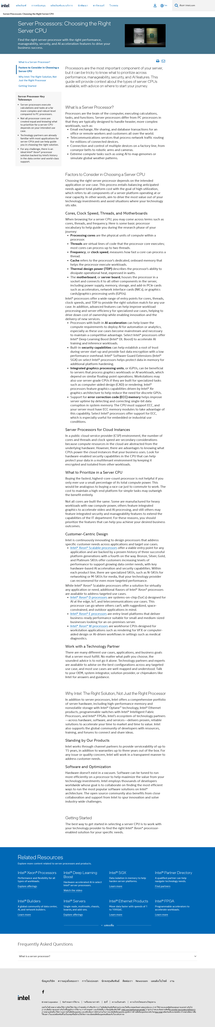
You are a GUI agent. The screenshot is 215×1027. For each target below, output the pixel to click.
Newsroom (142, 981)
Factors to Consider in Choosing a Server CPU (39, 69)
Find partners (162, 886)
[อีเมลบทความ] (163, 61)
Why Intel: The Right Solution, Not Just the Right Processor (38, 78)
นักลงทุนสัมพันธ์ (110, 981)
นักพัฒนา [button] (83, 5)
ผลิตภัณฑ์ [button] (21, 5)
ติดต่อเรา (128, 981)
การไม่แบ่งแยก (90, 981)
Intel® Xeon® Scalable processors (93, 548)
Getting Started (27, 86)
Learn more (115, 886)
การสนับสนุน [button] (38, 5)
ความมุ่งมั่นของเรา (68, 981)
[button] (107, 887)
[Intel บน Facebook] (43, 992)
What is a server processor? (34, 956)
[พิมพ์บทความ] (157, 61)
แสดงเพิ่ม (109, 925)
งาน (172, 981)
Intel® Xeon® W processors (89, 626)
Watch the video (73, 890)
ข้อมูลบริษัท (48, 981)
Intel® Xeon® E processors (88, 614)
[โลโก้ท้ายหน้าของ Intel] (24, 997)
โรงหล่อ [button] (114, 5)
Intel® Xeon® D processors (88, 597)
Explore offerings (27, 886)
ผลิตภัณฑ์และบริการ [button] (62, 5)
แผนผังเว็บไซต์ (159, 981)
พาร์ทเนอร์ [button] (99, 5)
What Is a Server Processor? (34, 62)
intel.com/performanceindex (133, 1009)
